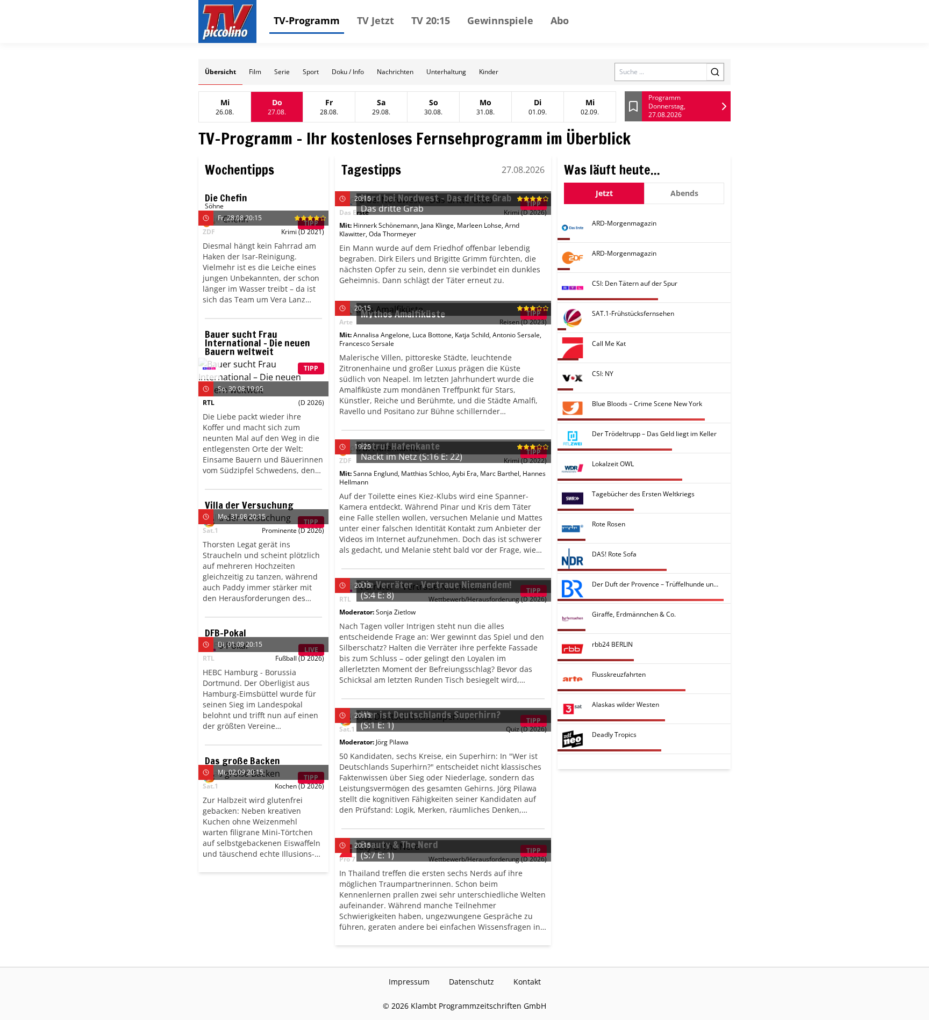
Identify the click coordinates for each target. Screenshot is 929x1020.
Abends (684, 193)
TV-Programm (307, 20)
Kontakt (527, 981)
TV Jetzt (375, 20)
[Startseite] (227, 21)
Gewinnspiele (500, 20)
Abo (560, 20)
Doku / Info (348, 71)
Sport (311, 71)
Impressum (409, 981)
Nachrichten (395, 71)
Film (255, 71)
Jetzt (604, 193)
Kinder (488, 71)
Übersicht (220, 71)
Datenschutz (471, 981)
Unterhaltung (446, 71)
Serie (282, 71)
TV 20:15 (430, 20)
